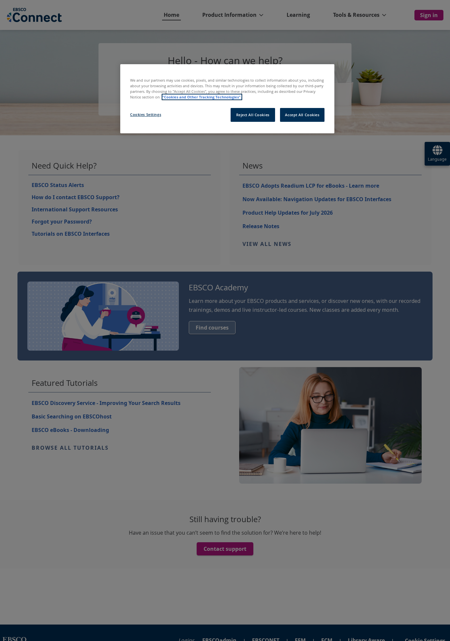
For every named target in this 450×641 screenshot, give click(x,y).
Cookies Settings (145, 114)
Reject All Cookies (252, 114)
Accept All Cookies (302, 114)
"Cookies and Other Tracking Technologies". (201, 96)
